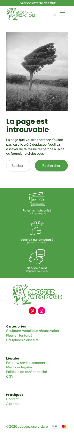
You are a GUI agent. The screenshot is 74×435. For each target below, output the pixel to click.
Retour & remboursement (25, 363)
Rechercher (51, 165)
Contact (12, 399)
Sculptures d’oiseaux (22, 340)
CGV (10, 376)
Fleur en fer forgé (19, 335)
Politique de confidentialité (26, 372)
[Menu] (62, 14)
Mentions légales (19, 367)
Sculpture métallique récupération (32, 331)
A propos (13, 404)
